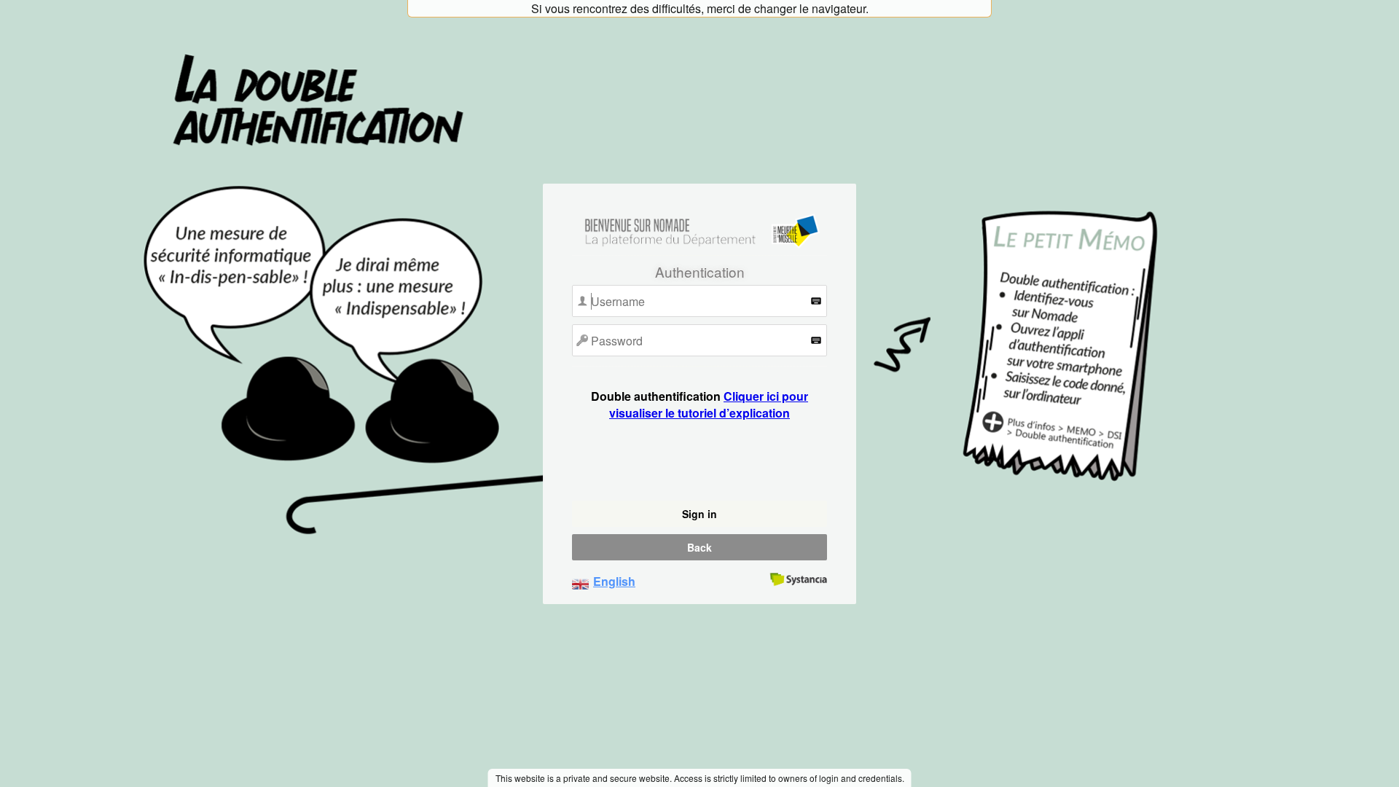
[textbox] (699, 301)
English (614, 581)
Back (699, 547)
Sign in (699, 513)
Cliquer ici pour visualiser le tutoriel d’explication (708, 404)
